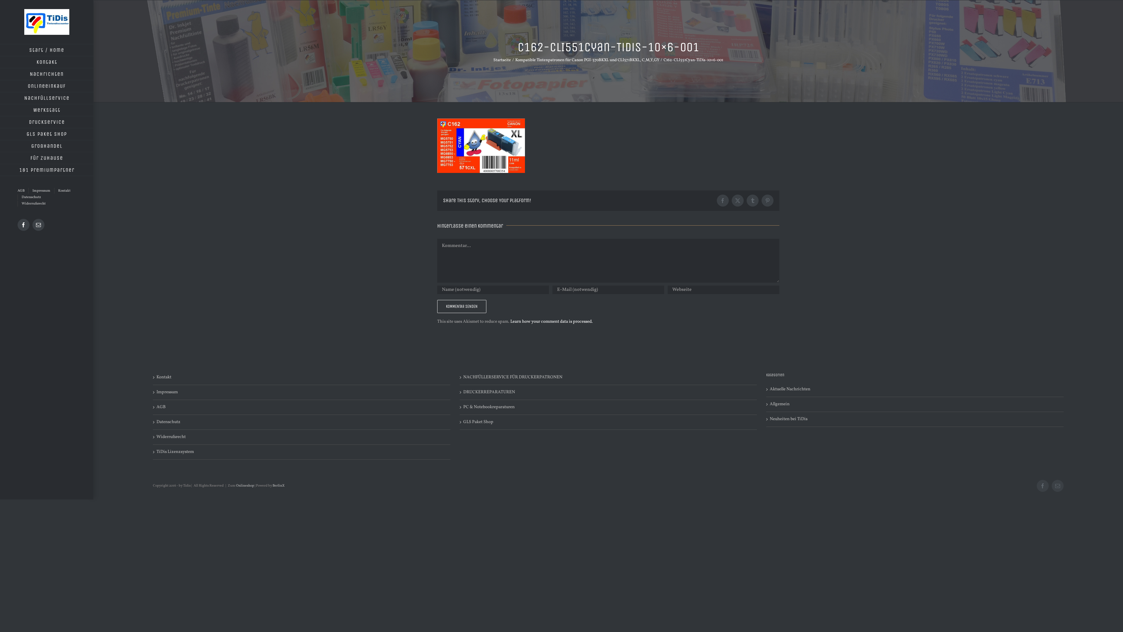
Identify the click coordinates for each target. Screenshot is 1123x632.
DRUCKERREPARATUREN (489, 392)
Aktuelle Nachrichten (790, 389)
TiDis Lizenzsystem (175, 452)
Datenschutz (168, 422)
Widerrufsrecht (171, 437)
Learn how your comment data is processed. (551, 322)
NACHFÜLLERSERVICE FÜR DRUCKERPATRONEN (512, 377)
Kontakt (163, 377)
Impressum (167, 392)
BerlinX (279, 485)
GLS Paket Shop (478, 422)
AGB (161, 407)
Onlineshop (245, 485)
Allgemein (780, 404)
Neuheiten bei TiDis (788, 419)
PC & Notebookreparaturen (489, 407)
